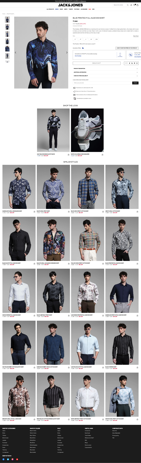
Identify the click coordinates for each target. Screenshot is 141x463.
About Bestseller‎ (116, 433)
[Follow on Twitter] (8, 459)
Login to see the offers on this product (127, 48)
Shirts (3, 433)
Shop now (83, 1)
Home (3, 13)
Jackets (4, 440)
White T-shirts (33, 433)
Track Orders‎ (88, 435)
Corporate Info (88, 447)
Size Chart (136, 36)
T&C (113, 437)
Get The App (78, 55)
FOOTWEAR (76, 9)
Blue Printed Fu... (11, 13)
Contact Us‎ (87, 430)
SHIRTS (65, 9)
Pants (3, 447)
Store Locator (88, 445)
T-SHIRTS (71, 9)
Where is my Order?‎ (89, 437)
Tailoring (4, 449)
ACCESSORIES (84, 9)
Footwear (4, 442)
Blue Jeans (32, 449)
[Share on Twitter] (132, 63)
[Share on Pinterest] (134, 63)
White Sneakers (33, 445)
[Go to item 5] (7, 49)
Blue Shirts (32, 442)
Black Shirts (32, 437)
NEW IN (57, 9)
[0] (134, 5)
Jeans (3, 430)
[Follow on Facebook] (3, 459)
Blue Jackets (33, 452)
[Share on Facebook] (129, 63)
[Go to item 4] (7, 41)
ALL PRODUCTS (50, 9)
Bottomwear (5, 437)
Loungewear (5, 452)
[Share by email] (137, 63)
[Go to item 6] (7, 56)
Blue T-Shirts (33, 435)
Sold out (97, 63)
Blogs (86, 442)
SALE (90, 9)
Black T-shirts (33, 430)
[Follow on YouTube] (17, 459)
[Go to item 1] (7, 20)
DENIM (61, 9)
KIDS (93, 9)
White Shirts (32, 440)
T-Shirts (4, 435)
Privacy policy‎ (115, 435)
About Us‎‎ (114, 430)
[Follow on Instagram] (13, 459)
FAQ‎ (86, 440)
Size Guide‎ (87, 433)
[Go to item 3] (7, 34)
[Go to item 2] (7, 27)
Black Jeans (33, 447)
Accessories (5, 445)
